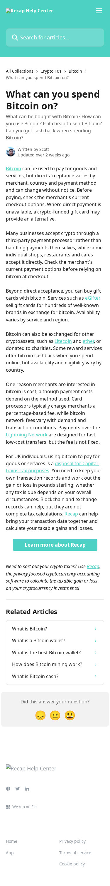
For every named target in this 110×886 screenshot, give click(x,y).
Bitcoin (75, 71)
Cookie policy (72, 864)
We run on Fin (24, 806)
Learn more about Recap (55, 544)
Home (11, 841)
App (10, 852)
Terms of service (75, 852)
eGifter (93, 298)
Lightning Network (27, 434)
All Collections (19, 71)
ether (88, 341)
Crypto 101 (51, 71)
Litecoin (63, 341)
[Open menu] (99, 10)
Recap (71, 513)
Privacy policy (72, 841)
